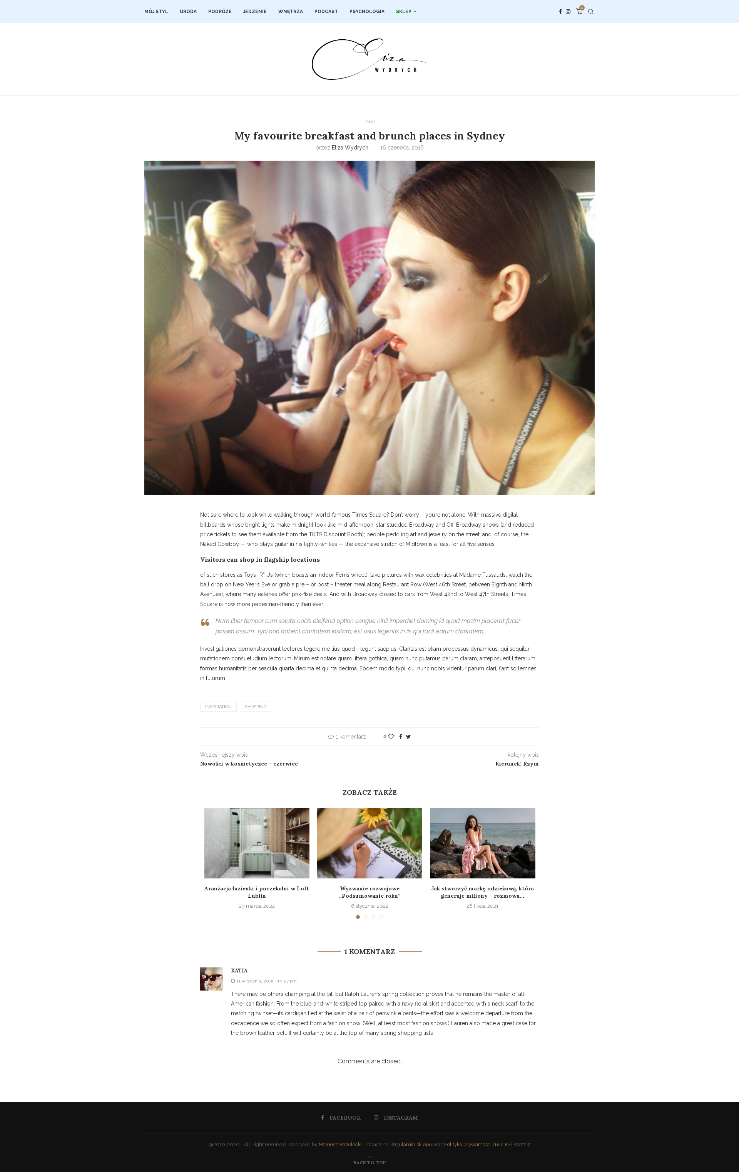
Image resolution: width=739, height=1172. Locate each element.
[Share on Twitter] (408, 737)
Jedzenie (255, 11)
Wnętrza (290, 11)
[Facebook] (560, 11)
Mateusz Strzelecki (340, 1144)
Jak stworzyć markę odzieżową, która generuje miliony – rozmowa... (482, 892)
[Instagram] (568, 11)
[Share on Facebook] (400, 737)
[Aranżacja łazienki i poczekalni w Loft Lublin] (256, 843)
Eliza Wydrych (350, 147)
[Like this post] (391, 737)
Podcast (326, 11)
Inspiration (218, 706)
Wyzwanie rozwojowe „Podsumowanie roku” (370, 892)
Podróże (220, 11)
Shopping (255, 706)
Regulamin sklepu (411, 1144)
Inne (369, 121)
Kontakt (522, 1144)
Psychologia (367, 11)
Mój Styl (156, 11)
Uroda (188, 11)
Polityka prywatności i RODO (477, 1144)
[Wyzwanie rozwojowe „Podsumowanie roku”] (369, 843)
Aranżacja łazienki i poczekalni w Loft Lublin (256, 892)
